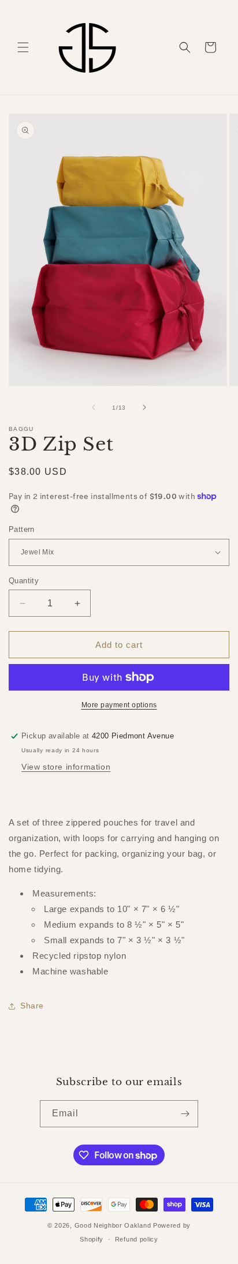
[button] (23, 47)
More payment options (119, 705)
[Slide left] (93, 407)
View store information (65, 766)
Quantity (24, 580)
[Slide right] (144, 407)
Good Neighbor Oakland (113, 1225)
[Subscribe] (185, 1113)
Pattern (22, 529)
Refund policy (136, 1239)
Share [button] (32, 1005)
